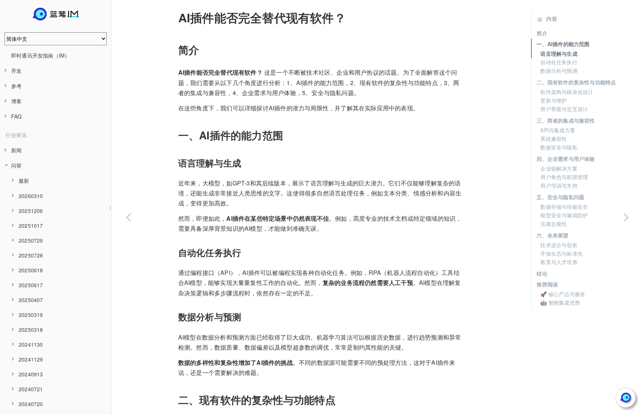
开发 (16, 70)
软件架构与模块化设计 (566, 91)
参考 (16, 86)
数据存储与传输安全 (564, 206)
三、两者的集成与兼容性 (566, 120)
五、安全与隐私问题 (560, 197)
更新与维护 (553, 100)
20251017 (31, 225)
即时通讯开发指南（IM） (40, 55)
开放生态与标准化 (561, 253)
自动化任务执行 (558, 62)
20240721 (31, 389)
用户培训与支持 (558, 185)
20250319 (31, 314)
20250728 (31, 255)
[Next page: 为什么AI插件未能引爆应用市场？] (626, 217)
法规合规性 (553, 223)
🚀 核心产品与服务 (562, 294)
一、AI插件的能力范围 (563, 44)
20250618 (31, 270)
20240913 (31, 374)
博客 (16, 101)
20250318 (31, 329)
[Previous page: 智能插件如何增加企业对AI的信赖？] (128, 217)
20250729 (31, 240)
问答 (16, 165)
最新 (24, 180)
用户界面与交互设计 (564, 109)
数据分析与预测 (558, 70)
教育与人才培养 (558, 262)
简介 (542, 33)
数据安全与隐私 (558, 147)
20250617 (31, 285)
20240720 (31, 404)
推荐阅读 (547, 284)
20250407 (31, 300)
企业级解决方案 (558, 168)
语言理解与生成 (558, 53)
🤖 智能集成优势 (560, 302)
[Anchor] (173, 17)
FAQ (16, 116)
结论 (542, 273)
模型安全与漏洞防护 (564, 215)
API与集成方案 (557, 130)
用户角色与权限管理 (564, 177)
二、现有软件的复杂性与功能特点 (576, 82)
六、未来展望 (552, 235)
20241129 (31, 359)
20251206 (31, 210)
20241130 (31, 344)
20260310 (31, 196)
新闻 (16, 150)
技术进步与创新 (558, 245)
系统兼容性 (553, 138)
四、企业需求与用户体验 (566, 158)
